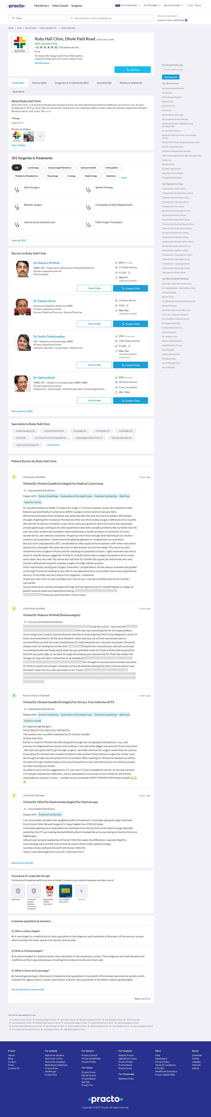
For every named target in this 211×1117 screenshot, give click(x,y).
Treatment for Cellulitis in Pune (175, 237)
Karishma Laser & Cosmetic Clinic (176, 310)
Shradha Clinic (168, 164)
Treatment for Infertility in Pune (175, 197)
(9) (131, 82)
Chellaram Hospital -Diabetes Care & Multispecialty (177, 125)
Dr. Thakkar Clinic (169, 336)
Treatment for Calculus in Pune (175, 202)
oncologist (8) (80, 431)
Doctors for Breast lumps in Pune (176, 210)
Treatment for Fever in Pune (174, 215)
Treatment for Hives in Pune (174, 272)
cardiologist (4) (126, 431)
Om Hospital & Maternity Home (175, 319)
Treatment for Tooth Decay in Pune (177, 228)
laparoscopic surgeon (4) (27, 445)
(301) (72, 82)
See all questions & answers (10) (28, 989)
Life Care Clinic (168, 106)
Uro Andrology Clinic (171, 363)
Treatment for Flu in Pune (173, 206)
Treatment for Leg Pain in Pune (175, 250)
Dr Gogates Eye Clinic (171, 323)
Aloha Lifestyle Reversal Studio (175, 119)
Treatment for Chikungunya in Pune (177, 255)
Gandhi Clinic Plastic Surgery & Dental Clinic (181, 142)
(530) (104, 82)
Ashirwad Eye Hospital (171, 97)
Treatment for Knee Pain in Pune (176, 219)
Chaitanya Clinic (169, 358)
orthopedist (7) (102, 431)
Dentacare (166, 160)
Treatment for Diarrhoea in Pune (176, 259)
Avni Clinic (166, 110)
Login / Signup (194, 5)
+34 (53, 445)
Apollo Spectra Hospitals (172, 115)
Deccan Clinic (168, 297)
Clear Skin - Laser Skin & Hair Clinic (177, 283)
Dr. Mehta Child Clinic (171, 131)
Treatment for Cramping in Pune (176, 263)
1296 (129, 340)
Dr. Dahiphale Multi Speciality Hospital (178, 301)
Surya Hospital (168, 367)
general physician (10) (54, 431)
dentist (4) (21, 438)
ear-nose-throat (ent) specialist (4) (50, 438)
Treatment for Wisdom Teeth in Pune (177, 241)
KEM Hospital (168, 350)
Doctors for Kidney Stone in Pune (176, 246)
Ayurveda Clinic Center (172, 345)
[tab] (18, 82)
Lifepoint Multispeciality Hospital (176, 151)
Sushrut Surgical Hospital (173, 88)
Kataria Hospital (169, 332)
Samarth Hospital (169, 305)
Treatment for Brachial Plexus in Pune (178, 224)
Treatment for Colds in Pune (174, 188)
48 (128, 382)
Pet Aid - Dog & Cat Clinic (172, 146)
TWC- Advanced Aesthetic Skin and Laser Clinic (182, 155)
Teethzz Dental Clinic (171, 354)
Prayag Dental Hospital (172, 177)
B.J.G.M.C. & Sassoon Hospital (175, 314)
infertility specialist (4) (121, 438)
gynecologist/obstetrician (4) (89, 438)
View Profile (94, 288)
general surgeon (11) (25, 431)
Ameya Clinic (167, 101)
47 (128, 267)
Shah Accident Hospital (172, 341)
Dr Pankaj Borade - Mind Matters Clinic (179, 288)
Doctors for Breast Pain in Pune (175, 233)
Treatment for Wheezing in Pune (176, 268)
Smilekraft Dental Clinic (172, 327)
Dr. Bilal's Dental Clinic (171, 169)
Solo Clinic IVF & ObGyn (172, 173)
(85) (39, 82)
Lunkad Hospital (169, 292)
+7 (40, 136)
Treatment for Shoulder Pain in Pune (177, 193)
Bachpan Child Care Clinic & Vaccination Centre (179, 136)
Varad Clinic (167, 92)
